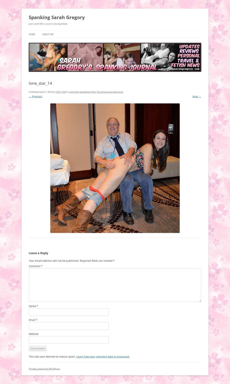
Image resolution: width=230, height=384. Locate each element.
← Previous (35, 96)
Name (33, 306)
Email (33, 320)
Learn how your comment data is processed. (103, 356)
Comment (36, 266)
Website (33, 334)
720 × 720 (61, 92)
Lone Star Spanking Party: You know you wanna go (96, 92)
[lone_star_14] (115, 168)
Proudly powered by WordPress (44, 368)
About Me (48, 34)
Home (32, 34)
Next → (196, 96)
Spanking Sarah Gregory (57, 17)
